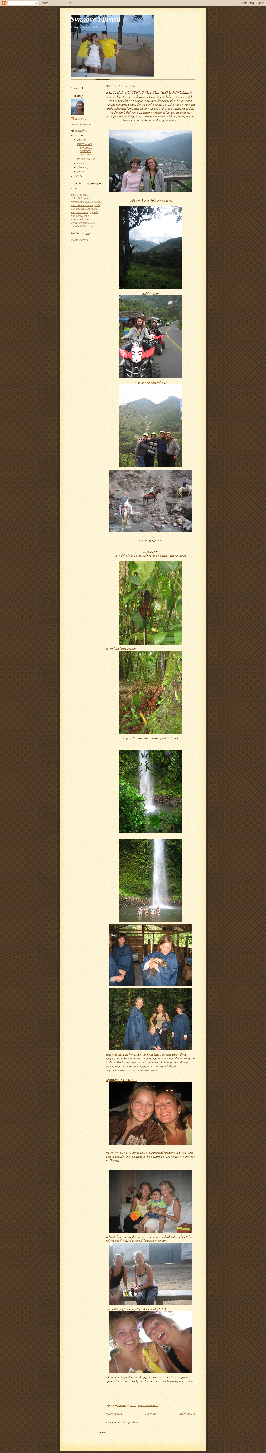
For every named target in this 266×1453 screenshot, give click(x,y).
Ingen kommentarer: (148, 1071)
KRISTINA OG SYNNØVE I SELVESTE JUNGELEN (84, 149)
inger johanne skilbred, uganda (86, 201)
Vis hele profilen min (81, 123)
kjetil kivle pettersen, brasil (84, 208)
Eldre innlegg (187, 1413)
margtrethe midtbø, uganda (84, 212)
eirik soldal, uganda (80, 198)
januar (81, 171)
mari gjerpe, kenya (80, 215)
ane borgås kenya (79, 194)
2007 (77, 175)
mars (80, 162)
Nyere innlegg (114, 1413)
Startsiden (151, 1413)
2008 (77, 135)
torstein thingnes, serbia (83, 222)
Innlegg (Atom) (131, 1422)
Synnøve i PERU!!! (86, 158)
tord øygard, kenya (80, 219)
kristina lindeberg (79, 239)
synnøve (80, 118)
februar (81, 167)
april (80, 139)
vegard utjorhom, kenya (82, 226)
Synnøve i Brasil (96, 19)
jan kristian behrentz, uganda (85, 205)
